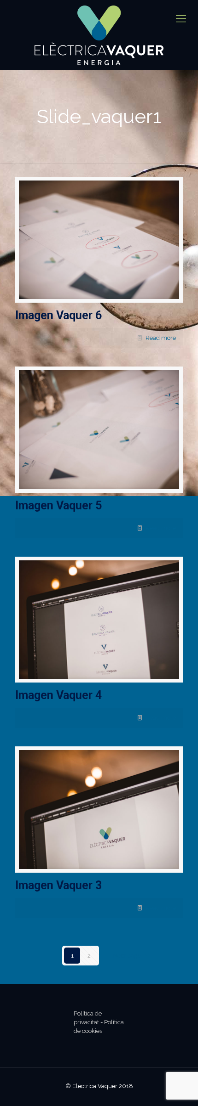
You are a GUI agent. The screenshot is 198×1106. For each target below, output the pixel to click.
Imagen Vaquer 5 (58, 505)
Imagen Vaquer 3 (58, 885)
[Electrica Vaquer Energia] (99, 35)
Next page (127, 955)
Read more (161, 337)
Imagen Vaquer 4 (58, 695)
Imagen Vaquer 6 (58, 315)
